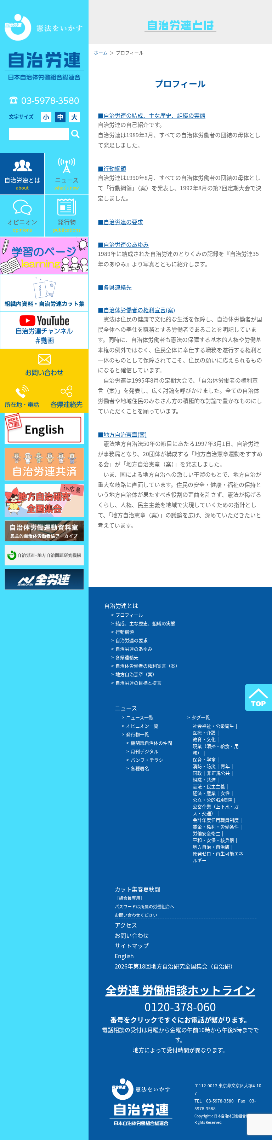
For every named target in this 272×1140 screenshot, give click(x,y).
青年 (225, 766)
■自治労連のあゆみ (123, 244)
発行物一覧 (137, 734)
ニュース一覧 (139, 717)
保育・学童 (204, 759)
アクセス (126, 925)
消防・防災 (204, 766)
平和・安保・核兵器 (213, 840)
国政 (197, 772)
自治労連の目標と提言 (138, 682)
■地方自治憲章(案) (122, 434)
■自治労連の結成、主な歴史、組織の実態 (151, 115)
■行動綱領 (112, 168)
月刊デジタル (144, 751)
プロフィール (129, 614)
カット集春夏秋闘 (137, 889)
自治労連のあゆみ (133, 648)
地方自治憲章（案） (136, 674)
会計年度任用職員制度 (216, 819)
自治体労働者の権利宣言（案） (147, 665)
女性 (225, 793)
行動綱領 (124, 631)
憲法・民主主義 (209, 786)
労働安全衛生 (206, 833)
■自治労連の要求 (120, 221)
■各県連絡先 (115, 287)
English (124, 956)
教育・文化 (204, 739)
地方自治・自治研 (211, 846)
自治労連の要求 (131, 640)
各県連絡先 (126, 657)
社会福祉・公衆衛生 (213, 725)
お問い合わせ (132, 935)
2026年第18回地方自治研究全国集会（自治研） (175, 966)
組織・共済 (204, 779)
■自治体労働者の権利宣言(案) (136, 310)
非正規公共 (218, 772)
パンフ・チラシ (147, 759)
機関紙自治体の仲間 (151, 742)
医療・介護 (204, 732)
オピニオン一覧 (142, 725)
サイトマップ (132, 945)
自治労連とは (121, 605)
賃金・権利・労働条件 (216, 826)
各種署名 (140, 768)
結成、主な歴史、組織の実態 (145, 623)
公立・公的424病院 (212, 799)
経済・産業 (204, 793)
